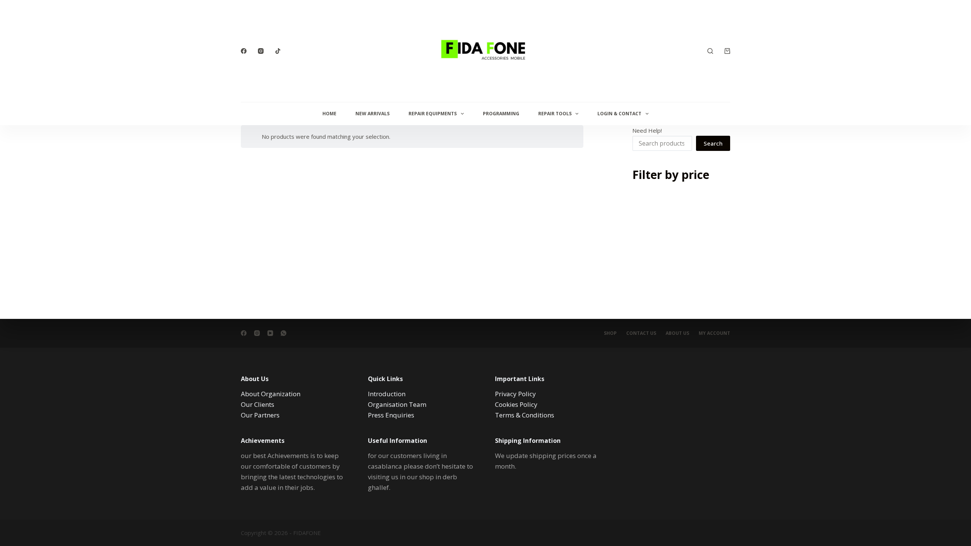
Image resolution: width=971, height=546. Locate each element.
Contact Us (641, 333)
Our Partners (260, 415)
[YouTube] (270, 333)
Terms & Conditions (524, 415)
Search (713, 143)
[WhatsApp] (283, 333)
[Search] (710, 51)
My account (714, 333)
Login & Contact (619, 113)
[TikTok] (278, 51)
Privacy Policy (515, 393)
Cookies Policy (516, 404)
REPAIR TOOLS (555, 113)
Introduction (386, 393)
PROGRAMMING (501, 113)
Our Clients (257, 404)
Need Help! (647, 130)
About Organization (270, 393)
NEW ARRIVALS (372, 113)
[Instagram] (261, 51)
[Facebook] (244, 51)
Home (329, 113)
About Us (677, 333)
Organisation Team (397, 404)
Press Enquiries (391, 415)
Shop (610, 333)
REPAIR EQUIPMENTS (433, 113)
